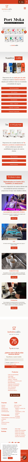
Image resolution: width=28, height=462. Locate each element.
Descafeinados (11, 382)
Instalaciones (4, 408)
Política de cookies (19, 432)
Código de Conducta (20, 435)
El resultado (17, 417)
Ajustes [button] (4, 458)
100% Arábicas (11, 377)
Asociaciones (4, 410)
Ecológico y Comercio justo (15, 381)
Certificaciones (5, 411)
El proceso (16, 406)
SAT (14, 241)
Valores (3, 406)
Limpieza (17, 413)
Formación (14, 300)
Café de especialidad (13, 374)
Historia (3, 405)
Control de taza (14, 271)
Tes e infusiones (12, 387)
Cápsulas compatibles (13, 385)
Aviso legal (17, 428)
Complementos (11, 388)
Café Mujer (10, 376)
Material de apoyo (12, 390)
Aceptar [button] (10, 458)
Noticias (3, 431)
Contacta (4, 428)
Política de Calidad (19, 433)
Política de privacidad (20, 430)
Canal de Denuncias (20, 436)
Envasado (17, 416)
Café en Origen (18, 405)
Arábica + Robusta (12, 379)
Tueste (16, 414)
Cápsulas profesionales (13, 384)
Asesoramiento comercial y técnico (14, 212)
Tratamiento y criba (20, 411)
